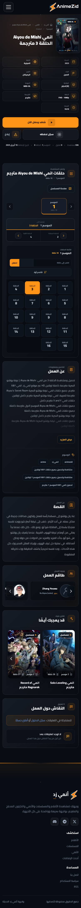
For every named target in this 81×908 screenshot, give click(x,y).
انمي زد (55, 462)
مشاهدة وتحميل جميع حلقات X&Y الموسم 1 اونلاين (48, 477)
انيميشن (26, 74)
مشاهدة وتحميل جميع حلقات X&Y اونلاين (53, 470)
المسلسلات (72, 846)
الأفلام (75, 840)
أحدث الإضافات (71, 858)
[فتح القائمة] (9, 7)
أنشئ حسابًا (22, 720)
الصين (66, 74)
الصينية (27, 63)
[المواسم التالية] (9, 206)
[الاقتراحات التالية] (11, 658)
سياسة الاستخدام (69, 881)
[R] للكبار (65, 86)
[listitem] (65, 287)
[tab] (54, 206)
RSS (76, 887)
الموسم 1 (49, 29)
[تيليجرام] (65, 822)
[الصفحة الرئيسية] (64, 7)
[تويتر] (75, 822)
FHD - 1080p (64, 97)
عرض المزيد (66, 439)
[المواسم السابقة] (71, 206)
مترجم (27, 97)
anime (43, 462)
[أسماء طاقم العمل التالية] (10, 591)
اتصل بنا (74, 875)
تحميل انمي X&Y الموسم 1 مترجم (57, 485)
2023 (67, 63)
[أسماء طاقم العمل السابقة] (71, 591)
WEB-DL (26, 86)
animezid (68, 462)
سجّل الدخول (38, 720)
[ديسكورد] (55, 822)
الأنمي (37, 25)
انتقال (14, 263)
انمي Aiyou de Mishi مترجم (21, 25)
